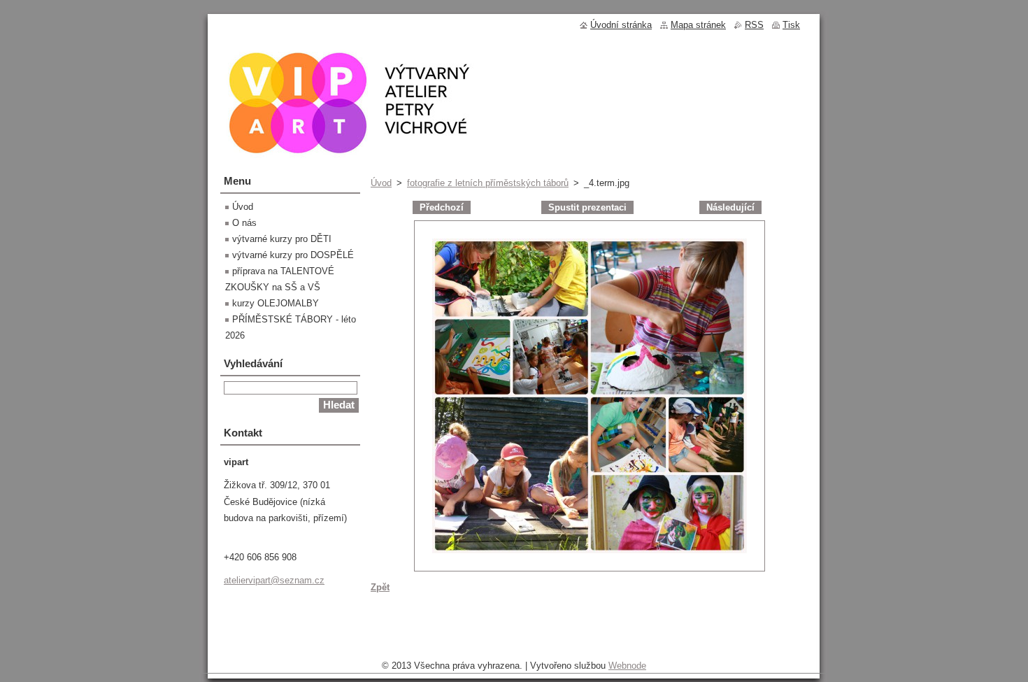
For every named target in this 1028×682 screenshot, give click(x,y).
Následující (730, 207)
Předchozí (442, 207)
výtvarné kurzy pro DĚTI (281, 239)
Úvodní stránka (621, 25)
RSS (754, 25)
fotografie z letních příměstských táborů (488, 183)
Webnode (627, 665)
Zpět (380, 587)
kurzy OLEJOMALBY (275, 303)
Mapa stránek (698, 25)
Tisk (791, 25)
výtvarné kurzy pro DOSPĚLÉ (293, 255)
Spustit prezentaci (587, 207)
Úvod (381, 183)
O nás (244, 223)
